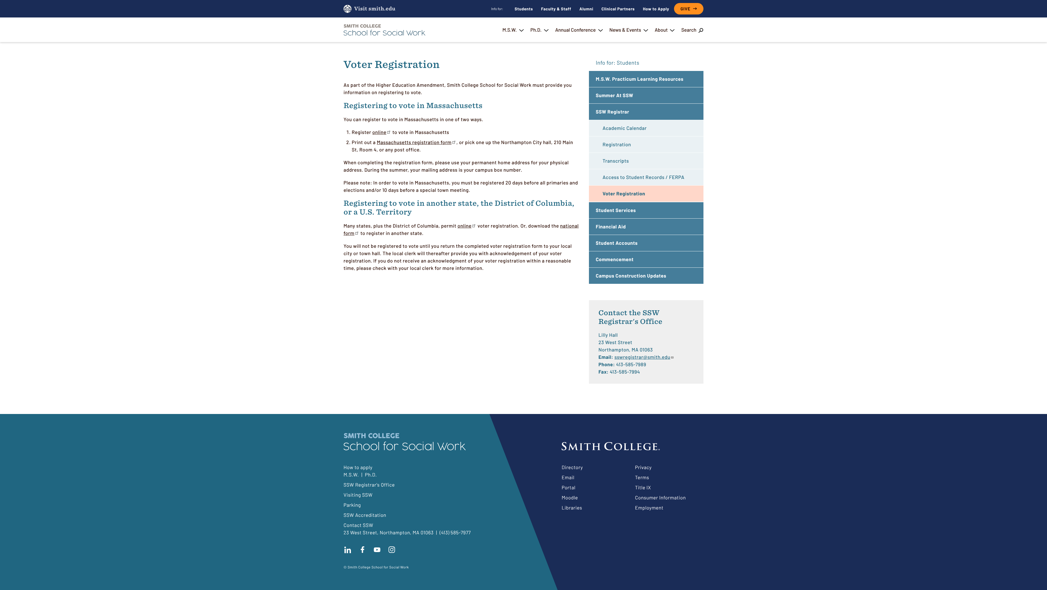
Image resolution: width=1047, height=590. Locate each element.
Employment (649, 508)
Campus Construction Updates (631, 276)
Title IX (643, 487)
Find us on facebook (362, 550)
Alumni (586, 8)
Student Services (616, 210)
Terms (642, 477)
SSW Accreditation (365, 515)
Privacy (643, 467)
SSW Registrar (612, 112)
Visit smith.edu (374, 9)
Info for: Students (617, 62)
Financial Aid (611, 227)
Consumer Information (660, 497)
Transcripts (616, 161)
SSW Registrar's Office (369, 485)
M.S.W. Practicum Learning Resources (640, 79)
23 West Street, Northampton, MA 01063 (389, 532)
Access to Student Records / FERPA (643, 177)
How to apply (358, 467)
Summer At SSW (614, 95)
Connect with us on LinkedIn (348, 550)
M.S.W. (510, 30)
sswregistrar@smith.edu (642, 357)
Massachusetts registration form (414, 142)
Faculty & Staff (556, 8)
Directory (572, 467)
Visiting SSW (358, 495)
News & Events (625, 30)
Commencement (615, 259)
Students (524, 8)
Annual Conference (575, 30)
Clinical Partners (618, 8)
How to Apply (656, 8)
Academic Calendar (625, 128)
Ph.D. (535, 30)
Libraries (572, 508)
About (661, 30)
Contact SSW (358, 525)
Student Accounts (617, 243)
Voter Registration (624, 193)
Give (685, 8)
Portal (568, 487)
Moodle (570, 497)
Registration (617, 144)
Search (688, 30)
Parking (352, 505)
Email (568, 477)
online (379, 132)
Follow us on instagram (392, 550)
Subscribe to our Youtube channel (377, 550)
